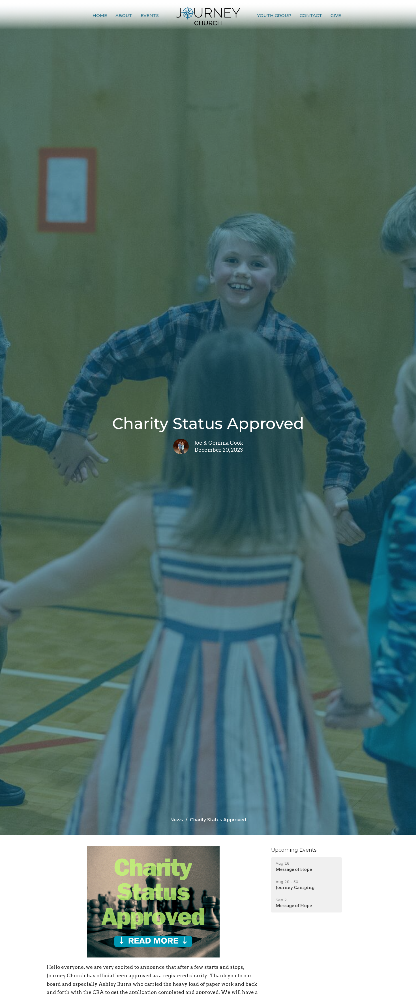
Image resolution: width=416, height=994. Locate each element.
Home (100, 15)
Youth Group (274, 15)
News (176, 819)
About (123, 15)
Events (150, 15)
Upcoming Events (294, 850)
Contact (311, 15)
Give (336, 15)
